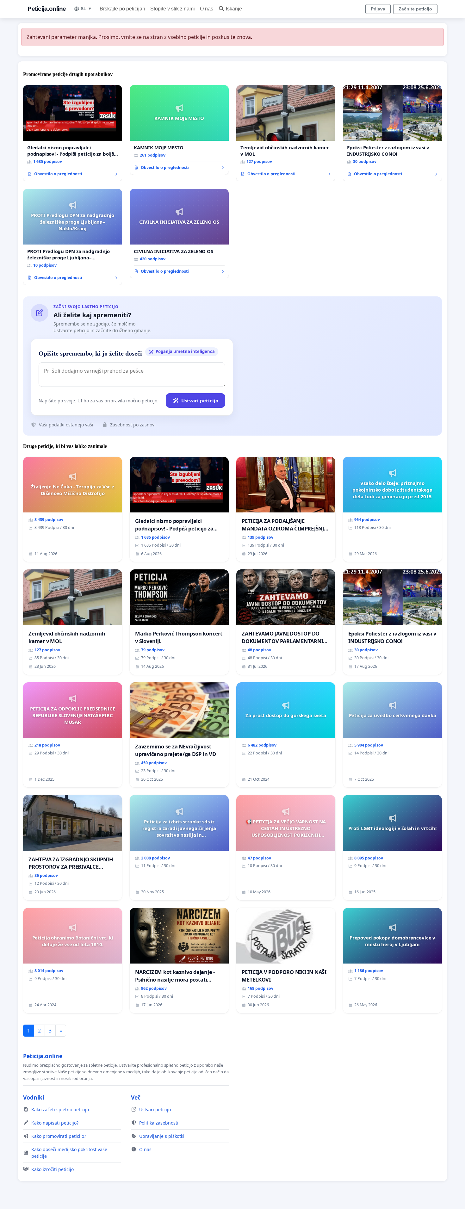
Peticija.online (47, 8)
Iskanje (234, 8)
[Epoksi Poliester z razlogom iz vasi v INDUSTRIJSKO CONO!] (392, 133)
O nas (206, 8)
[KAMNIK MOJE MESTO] (179, 130)
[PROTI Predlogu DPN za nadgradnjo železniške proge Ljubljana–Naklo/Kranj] (72, 237)
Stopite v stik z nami (172, 8)
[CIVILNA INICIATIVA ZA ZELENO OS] (179, 234)
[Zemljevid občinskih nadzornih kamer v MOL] (285, 133)
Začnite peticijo (415, 8)
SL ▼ (86, 8)
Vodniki (33, 1097)
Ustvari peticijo (199, 400)
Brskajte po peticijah (122, 8)
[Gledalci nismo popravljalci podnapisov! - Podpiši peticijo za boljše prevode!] (72, 133)
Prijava (378, 8)
